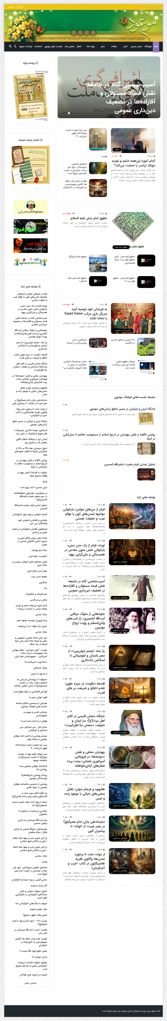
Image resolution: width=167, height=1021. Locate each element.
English (20, 7)
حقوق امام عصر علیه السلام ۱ (77, 279)
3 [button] (69, 113)
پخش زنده (69, 46)
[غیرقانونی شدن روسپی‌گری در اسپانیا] (98, 343)
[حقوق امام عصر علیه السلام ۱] (98, 281)
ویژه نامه (90, 46)
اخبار (125, 46)
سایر (103, 46)
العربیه (11, 7)
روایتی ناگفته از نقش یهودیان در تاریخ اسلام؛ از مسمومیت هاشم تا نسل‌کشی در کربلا (109, 436)
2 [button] (71, 113)
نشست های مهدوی (53, 46)
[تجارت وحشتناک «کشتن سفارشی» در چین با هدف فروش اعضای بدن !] (98, 370)
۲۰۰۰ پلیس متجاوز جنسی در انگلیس (123, 341)
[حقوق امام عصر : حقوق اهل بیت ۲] (146, 282)
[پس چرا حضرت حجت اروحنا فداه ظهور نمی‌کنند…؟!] (98, 139)
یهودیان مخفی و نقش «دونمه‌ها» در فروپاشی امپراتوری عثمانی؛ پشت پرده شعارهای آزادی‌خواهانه (86, 758)
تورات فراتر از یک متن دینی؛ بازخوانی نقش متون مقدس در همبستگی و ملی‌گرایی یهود (84, 550)
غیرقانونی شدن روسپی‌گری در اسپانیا (77, 341)
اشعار (79, 46)
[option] (108, 87)
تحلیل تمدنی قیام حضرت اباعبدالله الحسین (129, 464)
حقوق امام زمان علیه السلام (89, 218)
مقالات (114, 46)
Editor (150, 156)
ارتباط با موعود (25, 46)
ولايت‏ (104, 156)
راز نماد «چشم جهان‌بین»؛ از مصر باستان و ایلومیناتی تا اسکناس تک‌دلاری (86, 655)
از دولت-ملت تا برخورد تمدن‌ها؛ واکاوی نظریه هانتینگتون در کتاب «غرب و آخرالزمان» (86, 861)
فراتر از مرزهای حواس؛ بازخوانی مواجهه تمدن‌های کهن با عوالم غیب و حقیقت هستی (84, 514)
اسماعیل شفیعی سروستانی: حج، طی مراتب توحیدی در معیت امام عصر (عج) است (75, 168)
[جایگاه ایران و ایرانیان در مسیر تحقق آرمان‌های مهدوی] (146, 419)
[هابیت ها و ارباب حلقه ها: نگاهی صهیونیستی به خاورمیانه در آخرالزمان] (98, 188)
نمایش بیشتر (31, 983)
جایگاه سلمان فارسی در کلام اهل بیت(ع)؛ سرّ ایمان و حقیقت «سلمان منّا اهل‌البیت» (84, 720)
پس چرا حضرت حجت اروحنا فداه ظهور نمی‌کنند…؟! (76, 133)
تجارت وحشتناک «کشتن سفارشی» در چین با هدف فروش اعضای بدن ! (75, 365)
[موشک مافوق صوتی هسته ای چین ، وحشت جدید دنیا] (146, 367)
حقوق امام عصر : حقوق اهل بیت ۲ (124, 279)
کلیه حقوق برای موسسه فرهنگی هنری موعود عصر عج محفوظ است (131, 1011)
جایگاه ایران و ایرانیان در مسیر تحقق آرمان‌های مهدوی (122, 409)
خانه (156, 46)
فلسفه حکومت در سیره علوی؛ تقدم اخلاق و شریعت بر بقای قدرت (85, 688)
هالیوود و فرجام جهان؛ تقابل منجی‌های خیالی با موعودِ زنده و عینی (84, 794)
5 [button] (63, 113)
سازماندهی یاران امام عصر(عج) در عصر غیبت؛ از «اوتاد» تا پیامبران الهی (84, 826)
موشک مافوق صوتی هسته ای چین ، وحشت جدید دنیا (123, 365)
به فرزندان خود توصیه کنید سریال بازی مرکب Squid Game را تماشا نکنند (85, 314)
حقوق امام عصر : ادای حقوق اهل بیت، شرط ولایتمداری (124, 260)
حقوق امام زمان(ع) (78, 256)
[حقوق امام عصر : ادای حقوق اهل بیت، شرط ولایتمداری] (146, 260)
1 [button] (74, 113)
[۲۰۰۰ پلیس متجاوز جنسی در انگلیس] (146, 347)
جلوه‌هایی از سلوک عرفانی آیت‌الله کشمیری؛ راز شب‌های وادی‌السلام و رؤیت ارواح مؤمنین (119, 97)
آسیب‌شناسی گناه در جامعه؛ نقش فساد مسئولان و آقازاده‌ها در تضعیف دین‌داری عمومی (84, 586)
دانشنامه (38, 46)
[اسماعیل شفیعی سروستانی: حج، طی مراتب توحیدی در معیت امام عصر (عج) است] (98, 168)
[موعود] (83, 26)
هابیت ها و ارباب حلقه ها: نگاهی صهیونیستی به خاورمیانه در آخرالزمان (75, 184)
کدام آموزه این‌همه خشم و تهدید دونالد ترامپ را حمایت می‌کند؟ (133, 163)
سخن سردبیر (136, 46)
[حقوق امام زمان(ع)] (98, 263)
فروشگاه (148, 46)
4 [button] (66, 113)
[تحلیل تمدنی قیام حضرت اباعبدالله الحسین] (146, 474)
